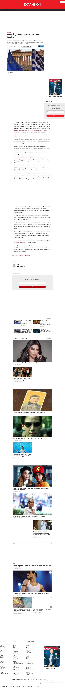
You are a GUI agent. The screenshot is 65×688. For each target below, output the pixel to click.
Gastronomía (29, 667)
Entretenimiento (16, 653)
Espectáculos (3, 667)
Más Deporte (29, 661)
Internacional (32, 9)
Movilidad (15, 674)
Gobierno (2, 656)
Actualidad (28, 648)
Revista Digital (62, 2)
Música (14, 657)
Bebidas (28, 668)
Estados (2, 661)
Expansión (2, 641)
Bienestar (28, 672)
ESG (51, 9)
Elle (14, 644)
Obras (46, 9)
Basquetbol (28, 659)
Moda (1, 671)
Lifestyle (28, 662)
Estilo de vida (16, 648)
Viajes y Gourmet (4, 673)
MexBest (28, 666)
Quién (1, 666)
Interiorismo (16, 667)
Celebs (14, 647)
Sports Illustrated (30, 655)
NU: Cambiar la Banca (55, 96)
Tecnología (40, 9)
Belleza (1, 672)
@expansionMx (13, 75)
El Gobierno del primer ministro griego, (23, 157)
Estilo (14, 652)
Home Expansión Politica (5, 644)
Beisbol (28, 657)
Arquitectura (16, 666)
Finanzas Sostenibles (31, 641)
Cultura (14, 641)
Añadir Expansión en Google (27, 46)
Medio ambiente (17, 670)
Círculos (2, 669)
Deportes (15, 655)
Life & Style (15, 651)
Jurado (27, 674)
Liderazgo (28, 650)
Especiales (28, 652)
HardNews (21, 255)
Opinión (2, 662)
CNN (18, 264)
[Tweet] (39, 46)
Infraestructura (16, 664)
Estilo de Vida (29, 673)
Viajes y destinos (30, 669)
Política (19, 9)
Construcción (16, 662)
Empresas (13, 9)
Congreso (2, 658)
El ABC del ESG (29, 644)
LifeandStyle (3, 652)
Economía (25, 9)
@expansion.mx (34, 679)
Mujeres (56, 9)
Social (14, 672)
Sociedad (2, 663)
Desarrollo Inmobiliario (18, 663)
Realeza (2, 668)
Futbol (27, 656)
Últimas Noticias (5, 9)
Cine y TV (15, 656)
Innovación (28, 642)
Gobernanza (16, 673)
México (1, 657)
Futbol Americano (30, 658)
